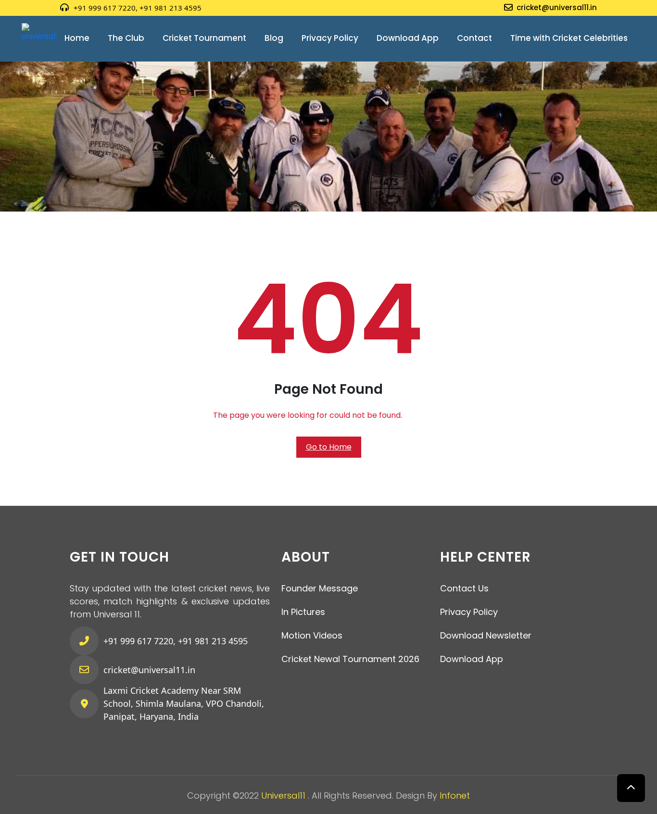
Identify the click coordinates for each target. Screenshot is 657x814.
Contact (474, 38)
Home (76, 38)
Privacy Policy (330, 38)
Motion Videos (311, 635)
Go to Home (329, 446)
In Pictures (303, 612)
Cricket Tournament (204, 38)
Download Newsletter (485, 635)
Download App (408, 38)
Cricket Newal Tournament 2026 (350, 659)
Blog (274, 38)
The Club (126, 38)
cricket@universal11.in (557, 7)
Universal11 (284, 795)
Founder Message (319, 588)
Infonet (455, 795)
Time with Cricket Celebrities (569, 38)
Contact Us (464, 588)
